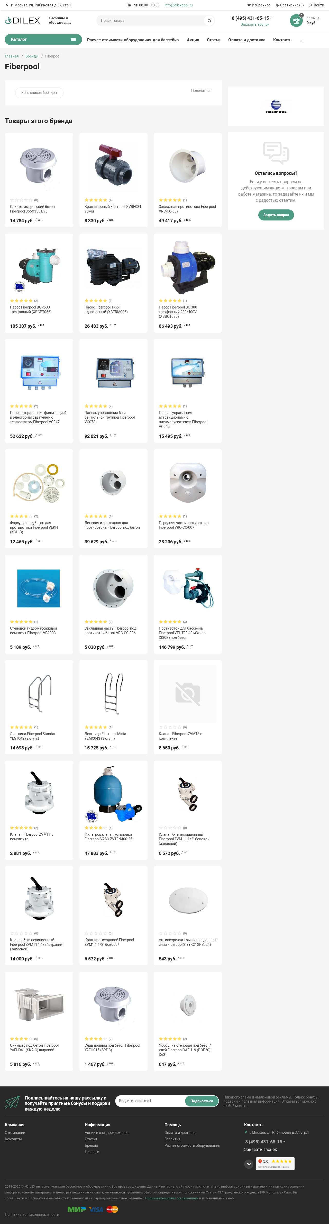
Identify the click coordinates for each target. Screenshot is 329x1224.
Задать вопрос (276, 215)
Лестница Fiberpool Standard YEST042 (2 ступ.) (34, 736)
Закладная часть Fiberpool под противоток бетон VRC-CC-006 (110, 630)
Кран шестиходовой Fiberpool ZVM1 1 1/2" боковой (109, 942)
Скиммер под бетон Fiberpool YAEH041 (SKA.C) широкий (34, 1047)
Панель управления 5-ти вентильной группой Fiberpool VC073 (110, 417)
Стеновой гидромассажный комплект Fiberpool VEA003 (33, 630)
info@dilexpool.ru (179, 5)
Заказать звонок (255, 24)
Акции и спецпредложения (107, 1133)
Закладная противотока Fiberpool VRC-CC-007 (187, 209)
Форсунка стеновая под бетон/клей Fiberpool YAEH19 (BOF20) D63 (185, 1050)
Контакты (283, 39)
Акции (193, 39)
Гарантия (172, 1139)
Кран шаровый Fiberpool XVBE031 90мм (113, 209)
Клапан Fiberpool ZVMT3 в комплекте (180, 736)
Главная (12, 56)
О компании (15, 1133)
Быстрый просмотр (39, 167)
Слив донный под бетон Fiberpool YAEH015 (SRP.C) (112, 1047)
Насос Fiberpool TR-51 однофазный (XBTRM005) (106, 309)
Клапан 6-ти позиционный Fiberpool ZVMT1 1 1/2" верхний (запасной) (36, 944)
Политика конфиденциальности (32, 1214)
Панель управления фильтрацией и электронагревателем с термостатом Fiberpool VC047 (38, 417)
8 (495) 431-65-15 (250, 18)
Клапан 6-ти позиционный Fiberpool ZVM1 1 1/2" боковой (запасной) (184, 839)
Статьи (214, 39)
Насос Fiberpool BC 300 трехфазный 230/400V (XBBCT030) (178, 312)
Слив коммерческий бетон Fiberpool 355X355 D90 (32, 209)
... (302, 39)
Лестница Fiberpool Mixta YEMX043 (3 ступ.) (105, 736)
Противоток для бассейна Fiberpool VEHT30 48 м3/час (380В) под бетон (182, 633)
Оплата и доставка (246, 39)
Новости (92, 1152)
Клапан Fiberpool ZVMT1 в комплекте (31, 836)
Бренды (32, 56)
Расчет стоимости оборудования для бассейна (133, 39)
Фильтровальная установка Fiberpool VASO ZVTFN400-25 (108, 836)
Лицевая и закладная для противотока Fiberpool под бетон (112, 525)
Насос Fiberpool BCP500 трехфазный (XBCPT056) (31, 309)
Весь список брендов (39, 93)
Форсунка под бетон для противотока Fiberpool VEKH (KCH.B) (34, 527)
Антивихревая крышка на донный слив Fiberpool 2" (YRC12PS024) (187, 942)
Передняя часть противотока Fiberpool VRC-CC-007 (184, 525)
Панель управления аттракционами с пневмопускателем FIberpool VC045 (183, 420)
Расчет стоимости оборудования (192, 1145)
